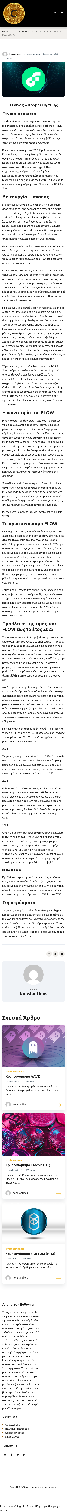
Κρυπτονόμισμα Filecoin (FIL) (27, 1165)
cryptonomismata (27, 31)
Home (5, 31)
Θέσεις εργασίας (14, 1432)
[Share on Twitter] (55, 954)
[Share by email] (62, 954)
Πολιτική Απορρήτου (17, 1428)
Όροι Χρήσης (12, 1424)
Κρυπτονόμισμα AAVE (22, 1076)
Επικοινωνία (12, 1436)
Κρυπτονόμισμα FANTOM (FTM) (30, 1253)
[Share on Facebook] (49, 954)
